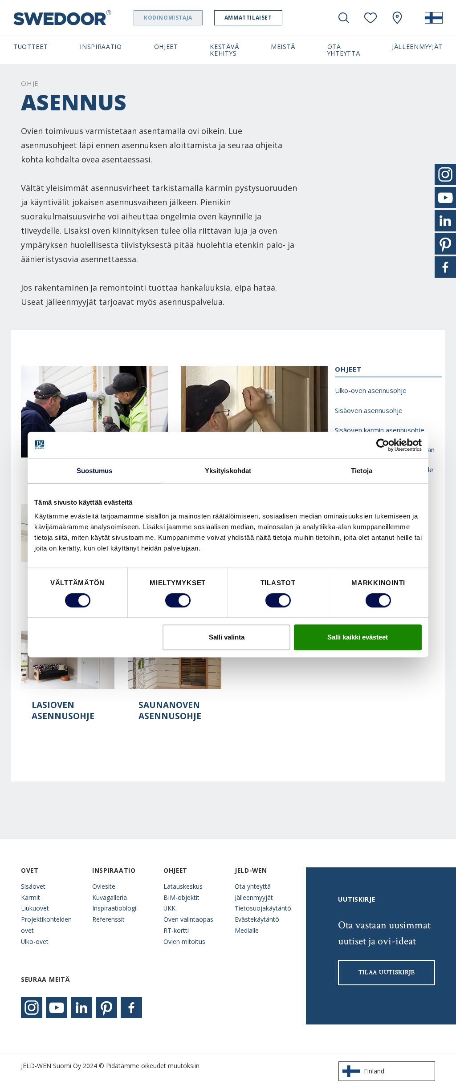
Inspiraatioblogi (114, 908)
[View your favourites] (370, 18)
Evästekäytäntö (257, 919)
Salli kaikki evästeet (357, 637)
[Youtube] (56, 1007)
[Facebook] (131, 1007)
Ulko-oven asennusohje (371, 390)
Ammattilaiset (248, 17)
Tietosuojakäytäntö (263, 908)
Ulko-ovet (35, 941)
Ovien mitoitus (184, 941)
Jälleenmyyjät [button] (417, 46)
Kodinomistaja (168, 17)
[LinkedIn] (81, 1007)
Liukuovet (35, 908)
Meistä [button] (283, 46)
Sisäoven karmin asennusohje (379, 429)
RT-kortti (176, 930)
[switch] (178, 600)
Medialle (247, 930)
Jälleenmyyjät (254, 897)
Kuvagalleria (109, 897)
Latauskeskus (183, 886)
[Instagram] (31, 1007)
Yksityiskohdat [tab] (228, 470)
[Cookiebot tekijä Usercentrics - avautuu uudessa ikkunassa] (383, 445)
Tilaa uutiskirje (386, 972)
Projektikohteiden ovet (46, 925)
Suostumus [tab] (95, 470)
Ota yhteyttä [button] (343, 49)
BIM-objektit (181, 897)
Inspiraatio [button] (101, 46)
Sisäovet (33, 886)
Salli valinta (226, 637)
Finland (374, 1071)
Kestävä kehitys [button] (224, 49)
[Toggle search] (343, 18)
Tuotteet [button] (30, 46)
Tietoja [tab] (361, 470)
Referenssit (108, 919)
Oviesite (103, 886)
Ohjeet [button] (166, 46)
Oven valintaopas (188, 919)
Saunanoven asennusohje (169, 711)
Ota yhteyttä (253, 886)
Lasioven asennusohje (63, 711)
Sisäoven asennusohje (369, 410)
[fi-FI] (434, 18)
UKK (169, 908)
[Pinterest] (106, 1007)
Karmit (30, 897)
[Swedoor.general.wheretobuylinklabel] (397, 18)
